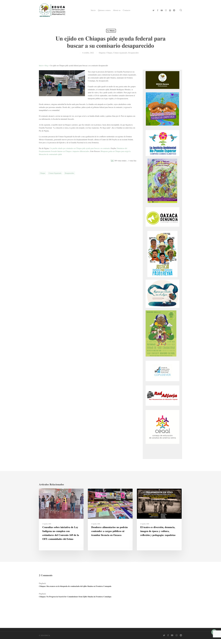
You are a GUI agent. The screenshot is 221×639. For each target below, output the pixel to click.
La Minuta (111, 30)
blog (46, 65)
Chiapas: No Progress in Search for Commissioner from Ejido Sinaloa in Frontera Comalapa (75, 596)
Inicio (41, 65)
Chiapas (109, 52)
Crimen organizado (120, 52)
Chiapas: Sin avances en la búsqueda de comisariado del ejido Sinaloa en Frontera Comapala (75, 586)
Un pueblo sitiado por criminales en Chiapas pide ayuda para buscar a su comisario (80, 148)
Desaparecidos (133, 52)
